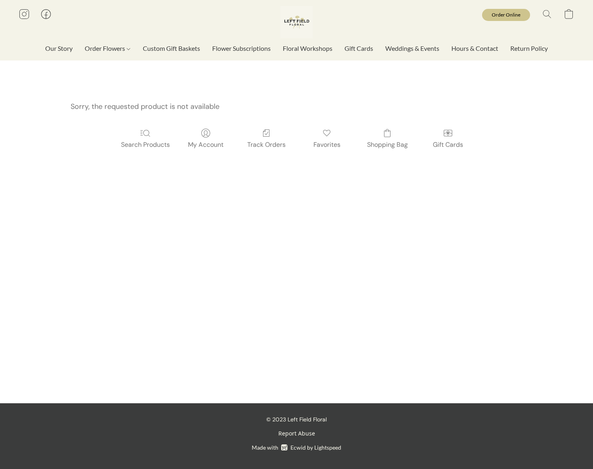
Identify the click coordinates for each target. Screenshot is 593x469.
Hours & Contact (474, 48)
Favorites (326, 144)
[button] (296, 22)
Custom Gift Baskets (171, 48)
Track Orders (266, 144)
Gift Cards (359, 48)
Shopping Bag (387, 144)
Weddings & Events (412, 48)
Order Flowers (105, 48)
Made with (296, 447)
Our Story (59, 48)
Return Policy (529, 48)
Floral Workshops (307, 48)
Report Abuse (296, 433)
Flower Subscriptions (241, 48)
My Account (205, 144)
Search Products (145, 144)
